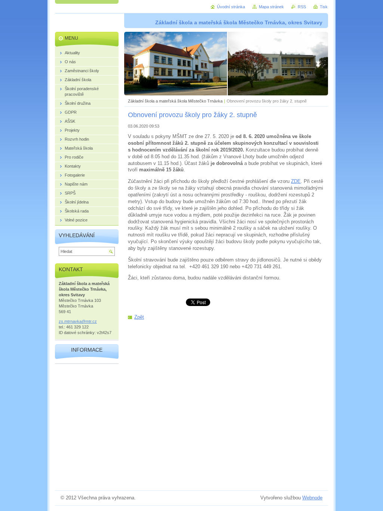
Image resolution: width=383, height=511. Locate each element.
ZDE (296, 181)
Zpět (139, 317)
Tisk (324, 6)
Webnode (312, 498)
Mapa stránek (271, 6)
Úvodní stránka (231, 6)
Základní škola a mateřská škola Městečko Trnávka (175, 101)
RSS (302, 6)
